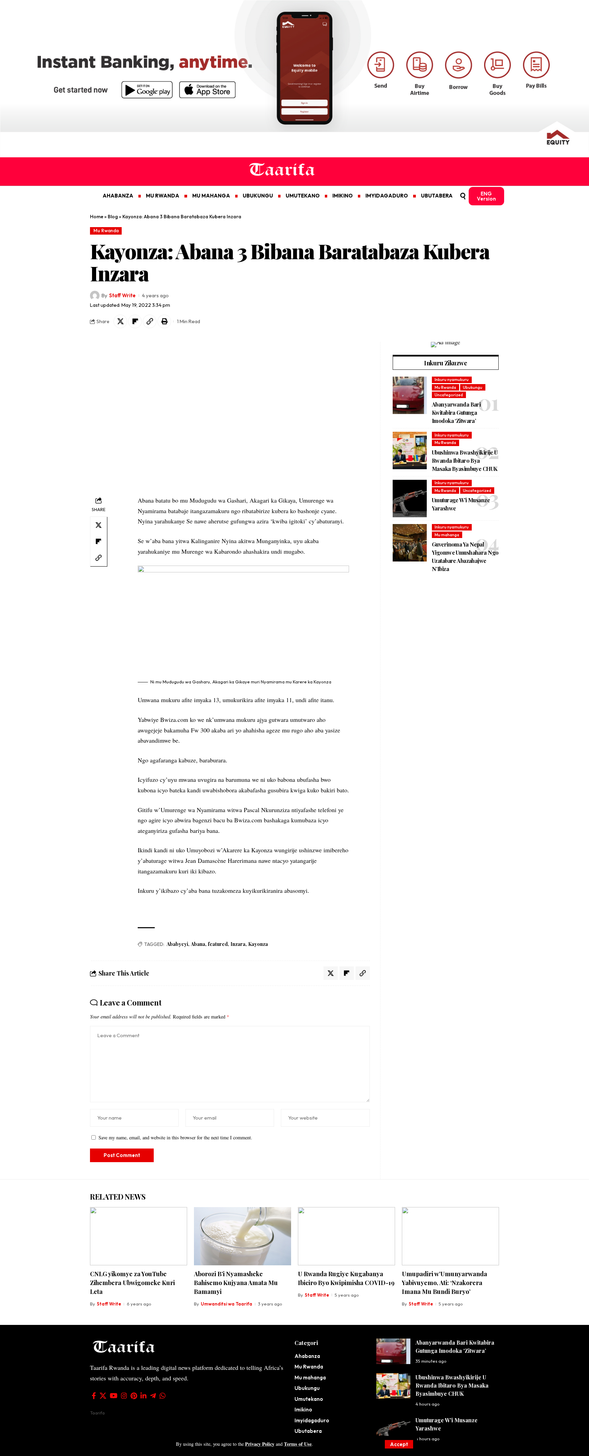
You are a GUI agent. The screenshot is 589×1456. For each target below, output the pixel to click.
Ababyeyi (177, 944)
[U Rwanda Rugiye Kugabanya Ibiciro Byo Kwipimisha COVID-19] (346, 1236)
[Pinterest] (134, 1396)
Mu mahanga (447, 534)
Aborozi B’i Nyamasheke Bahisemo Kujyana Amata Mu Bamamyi (236, 1283)
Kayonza (258, 944)
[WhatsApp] (162, 1396)
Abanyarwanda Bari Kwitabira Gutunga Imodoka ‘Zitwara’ (456, 412)
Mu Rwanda (106, 230)
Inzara (237, 944)
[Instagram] (124, 1396)
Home (96, 216)
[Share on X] (120, 321)
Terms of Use (298, 1443)
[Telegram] (153, 1396)
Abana (198, 944)
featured (218, 944)
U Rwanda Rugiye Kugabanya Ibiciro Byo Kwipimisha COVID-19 (346, 1278)
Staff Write (122, 295)
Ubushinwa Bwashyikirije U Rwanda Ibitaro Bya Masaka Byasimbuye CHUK (465, 460)
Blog (113, 216)
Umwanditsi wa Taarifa (226, 1304)
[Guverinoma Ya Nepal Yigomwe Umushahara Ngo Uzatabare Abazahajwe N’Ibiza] (410, 542)
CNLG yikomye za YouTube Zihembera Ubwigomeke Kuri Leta (132, 1283)
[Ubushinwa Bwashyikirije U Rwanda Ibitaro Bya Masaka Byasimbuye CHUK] (410, 450)
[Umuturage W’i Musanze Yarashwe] (410, 498)
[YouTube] (113, 1396)
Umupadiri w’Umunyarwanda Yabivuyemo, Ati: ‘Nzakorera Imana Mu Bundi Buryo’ (444, 1283)
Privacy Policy (259, 1443)
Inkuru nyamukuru (452, 379)
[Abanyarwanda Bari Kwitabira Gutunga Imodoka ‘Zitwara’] (410, 395)
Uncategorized (449, 394)
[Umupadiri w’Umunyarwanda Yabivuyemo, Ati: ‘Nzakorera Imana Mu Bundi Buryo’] (450, 1236)
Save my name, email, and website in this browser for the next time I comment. (175, 1137)
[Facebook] (94, 1396)
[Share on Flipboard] (135, 321)
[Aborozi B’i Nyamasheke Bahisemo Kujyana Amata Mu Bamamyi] (242, 1236)
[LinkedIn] (143, 1396)
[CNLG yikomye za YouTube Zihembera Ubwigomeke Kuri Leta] (138, 1236)
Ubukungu (472, 387)
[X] (103, 1396)
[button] (399, 1444)
